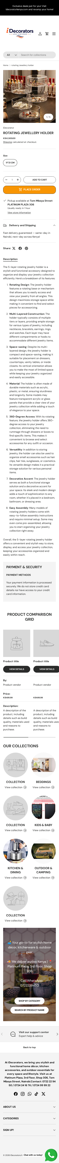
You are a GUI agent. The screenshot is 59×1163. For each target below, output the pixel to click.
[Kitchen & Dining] (15, 851)
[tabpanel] (29, 411)
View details (16, 669)
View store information (19, 212)
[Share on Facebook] (20, 248)
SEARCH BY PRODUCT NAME (29, 1010)
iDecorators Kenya (18, 1155)
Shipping (7, 142)
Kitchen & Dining (15, 870)
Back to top (29, 1047)
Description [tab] (10, 259)
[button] (47, 33)
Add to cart (39, 179)
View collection (13, 787)
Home (5, 65)
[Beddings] (43, 765)
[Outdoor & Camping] (43, 851)
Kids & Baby (43, 825)
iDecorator (8, 127)
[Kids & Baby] (43, 808)
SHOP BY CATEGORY (29, 1000)
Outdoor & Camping (43, 870)
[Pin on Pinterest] (26, 248)
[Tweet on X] (14, 248)
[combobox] (29, 55)
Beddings (43, 782)
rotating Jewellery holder (22, 65)
